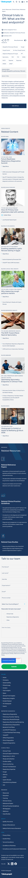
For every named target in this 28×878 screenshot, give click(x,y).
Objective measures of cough (10, 53)
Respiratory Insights (9, 698)
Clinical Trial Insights (9, 695)
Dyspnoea (18, 60)
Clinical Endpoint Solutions (11, 753)
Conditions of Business (9, 845)
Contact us (4, 857)
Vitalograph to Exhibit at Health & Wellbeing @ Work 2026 (12, 430)
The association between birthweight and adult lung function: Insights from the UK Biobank (14, 479)
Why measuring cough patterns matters (10, 292)
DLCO (4, 60)
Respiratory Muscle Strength (11, 719)
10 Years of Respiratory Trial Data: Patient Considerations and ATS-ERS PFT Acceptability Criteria (12, 397)
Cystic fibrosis (7, 779)
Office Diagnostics (8, 737)
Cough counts (6, 50)
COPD (4, 777)
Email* (3, 589)
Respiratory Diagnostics (10, 714)
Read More (6, 166)
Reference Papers (8, 803)
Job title (3, 576)
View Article (14, 106)
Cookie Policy (6, 838)
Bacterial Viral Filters (9, 727)
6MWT (11, 63)
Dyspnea (11, 60)
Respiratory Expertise (9, 769)
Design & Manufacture (9, 825)
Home (4, 677)
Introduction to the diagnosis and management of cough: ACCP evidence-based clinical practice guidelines (14, 517)
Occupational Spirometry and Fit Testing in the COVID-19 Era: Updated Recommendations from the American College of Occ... (14, 510)
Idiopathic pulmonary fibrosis (10, 47)
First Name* (4, 564)
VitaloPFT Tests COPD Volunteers (10, 262)
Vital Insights (6, 690)
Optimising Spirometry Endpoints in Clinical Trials (11, 381)
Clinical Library (7, 801)
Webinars (5, 811)
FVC (18, 57)
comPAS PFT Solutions (9, 730)
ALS (4, 785)
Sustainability (7, 682)
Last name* (4, 570)
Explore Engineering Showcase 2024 (11, 259)
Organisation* (5, 583)
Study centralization (8, 759)
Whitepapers (6, 808)
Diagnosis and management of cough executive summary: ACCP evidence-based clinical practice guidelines (14, 524)
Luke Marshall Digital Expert (9, 219)
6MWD (4, 63)
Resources (6, 793)
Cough (22, 47)
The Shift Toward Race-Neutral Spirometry (10, 334)
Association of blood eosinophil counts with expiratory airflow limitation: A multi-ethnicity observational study (14, 473)
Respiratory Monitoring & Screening (13, 722)
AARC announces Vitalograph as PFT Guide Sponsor (13, 173)
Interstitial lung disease (9, 782)
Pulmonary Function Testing (11, 717)
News (4, 693)
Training (5, 798)
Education (6, 795)
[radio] (14, 614)
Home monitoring (8, 764)
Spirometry (5, 57)
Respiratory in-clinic (9, 756)
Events (5, 706)
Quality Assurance (8, 821)
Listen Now (6, 215)
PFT (22, 53)
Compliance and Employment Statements (14, 849)
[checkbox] (14, 617)
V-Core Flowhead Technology (11, 732)
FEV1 (13, 57)
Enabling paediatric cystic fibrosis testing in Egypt (11, 250)
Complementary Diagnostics (11, 724)
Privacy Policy (6, 835)
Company (5, 680)
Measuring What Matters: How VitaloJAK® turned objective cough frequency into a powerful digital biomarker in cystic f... (13, 548)
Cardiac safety (7, 761)
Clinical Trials (7, 751)
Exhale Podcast (7, 701)
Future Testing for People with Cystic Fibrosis (11, 303)
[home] (7, 2)
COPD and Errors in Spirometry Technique (13, 349)
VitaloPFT (5, 735)
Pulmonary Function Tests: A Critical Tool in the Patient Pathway (13, 391)
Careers (5, 688)
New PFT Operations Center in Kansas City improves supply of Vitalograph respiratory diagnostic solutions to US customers (13, 179)
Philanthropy (6, 685)
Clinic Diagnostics (8, 740)
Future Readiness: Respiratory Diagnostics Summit (11, 161)
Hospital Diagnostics (9, 743)
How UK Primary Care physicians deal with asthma (12, 211)
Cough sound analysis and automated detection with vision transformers (12, 484)
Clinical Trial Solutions (9, 766)
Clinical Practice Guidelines (11, 806)
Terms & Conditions (8, 842)
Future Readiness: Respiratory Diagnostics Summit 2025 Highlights (13, 345)
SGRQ (23, 57)
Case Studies (6, 814)
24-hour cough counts (19, 50)
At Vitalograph (7, 703)
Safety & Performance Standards (12, 828)
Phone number (5, 595)
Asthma (5, 774)
